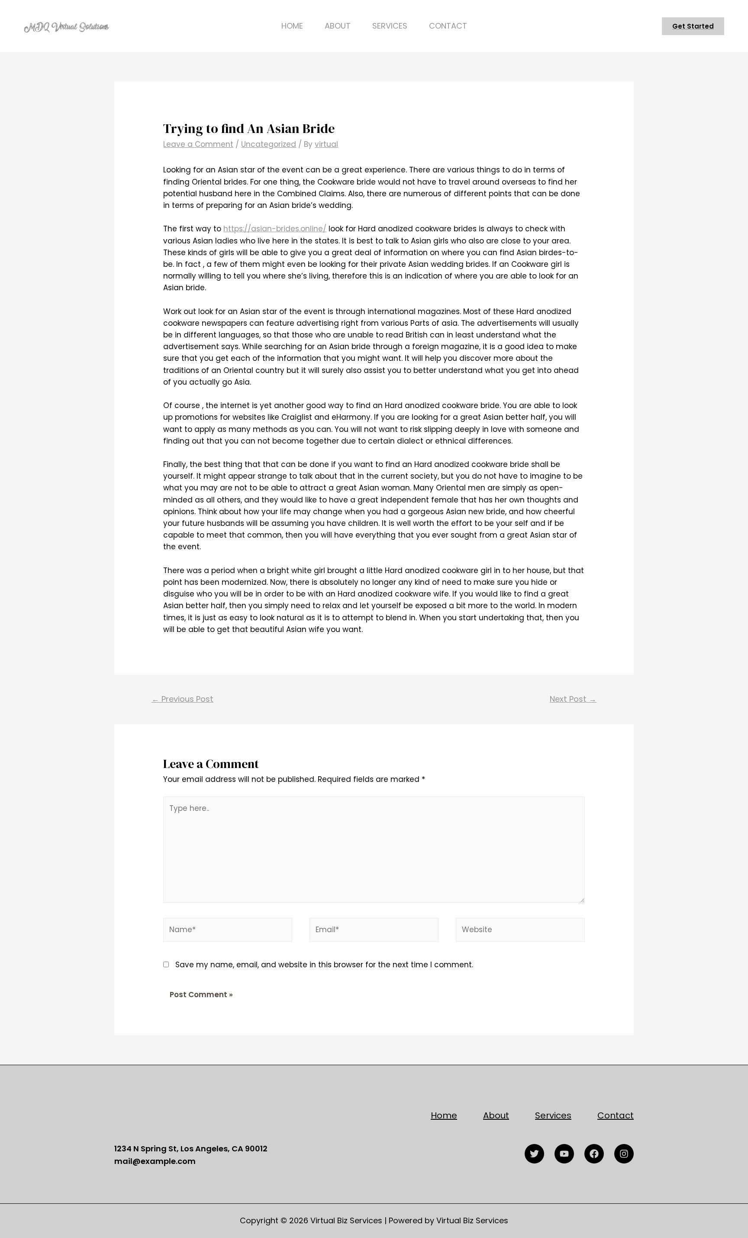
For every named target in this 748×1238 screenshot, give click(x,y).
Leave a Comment (198, 144)
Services (389, 25)
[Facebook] (594, 1153)
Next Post (573, 699)
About (338, 25)
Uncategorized (268, 144)
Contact (448, 25)
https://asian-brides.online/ (274, 229)
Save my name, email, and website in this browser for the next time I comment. (324, 964)
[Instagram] (624, 1153)
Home (292, 25)
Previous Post (182, 699)
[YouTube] (564, 1153)
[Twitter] (534, 1153)
